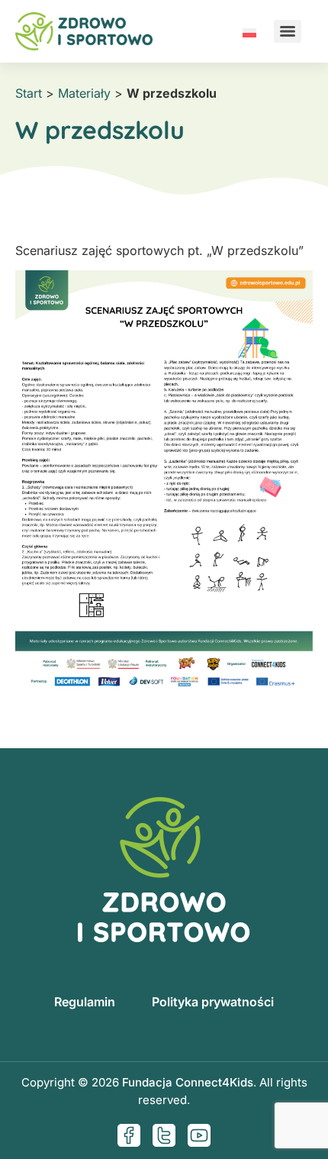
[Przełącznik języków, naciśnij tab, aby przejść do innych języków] (249, 31)
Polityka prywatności (213, 1001)
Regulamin (84, 1001)
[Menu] (287, 31)
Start (28, 93)
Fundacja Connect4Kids (187, 1082)
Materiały (84, 93)
